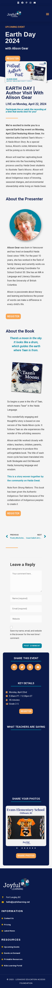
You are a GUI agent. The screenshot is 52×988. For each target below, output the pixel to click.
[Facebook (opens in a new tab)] (22, 2)
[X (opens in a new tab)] (18, 2)
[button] (47, 14)
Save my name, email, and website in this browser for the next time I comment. (26, 634)
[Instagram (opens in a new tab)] (30, 2)
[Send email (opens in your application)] (34, 2)
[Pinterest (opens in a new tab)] (26, 2)
